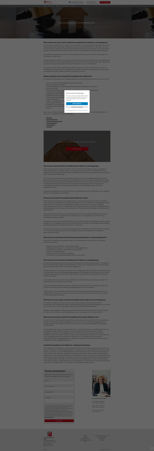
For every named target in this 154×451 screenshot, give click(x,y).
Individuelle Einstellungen (77, 107)
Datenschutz (85, 110)
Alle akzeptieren (77, 103)
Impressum (80, 110)
